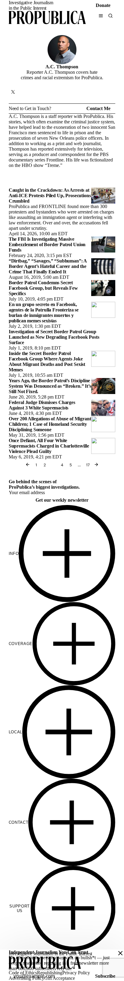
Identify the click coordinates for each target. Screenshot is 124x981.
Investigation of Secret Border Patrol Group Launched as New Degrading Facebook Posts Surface (54, 337)
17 (88, 464)
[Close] (120, 953)
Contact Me (98, 108)
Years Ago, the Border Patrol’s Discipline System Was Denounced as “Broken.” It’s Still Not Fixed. (50, 386)
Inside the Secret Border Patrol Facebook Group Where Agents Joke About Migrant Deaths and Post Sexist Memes (47, 361)
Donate (103, 5)
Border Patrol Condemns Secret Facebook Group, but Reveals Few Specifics (43, 288)
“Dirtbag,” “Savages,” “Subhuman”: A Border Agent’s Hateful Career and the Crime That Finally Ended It (48, 266)
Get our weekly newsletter (62, 500)
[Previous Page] (28, 464)
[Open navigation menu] (101, 16)
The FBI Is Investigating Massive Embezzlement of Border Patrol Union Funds (47, 244)
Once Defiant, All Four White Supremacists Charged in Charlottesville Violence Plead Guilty (49, 446)
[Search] (110, 16)
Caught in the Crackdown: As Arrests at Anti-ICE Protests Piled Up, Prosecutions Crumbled (50, 195)
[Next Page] (96, 464)
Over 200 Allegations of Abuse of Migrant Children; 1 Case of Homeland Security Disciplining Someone (50, 424)
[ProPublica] (47, 18)
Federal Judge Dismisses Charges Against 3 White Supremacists (42, 405)
